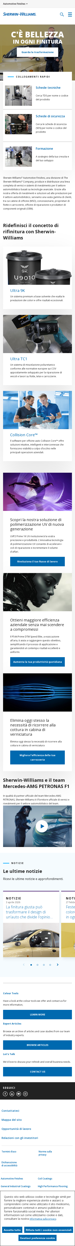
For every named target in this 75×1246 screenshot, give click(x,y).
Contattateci (10, 1110)
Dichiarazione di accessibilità (9, 1164)
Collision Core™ (24, 435)
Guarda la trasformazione (38, 52)
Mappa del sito (12, 1120)
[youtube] (18, 1094)
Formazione (44, 148)
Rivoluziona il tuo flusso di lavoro (37, 561)
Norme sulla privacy (45, 1153)
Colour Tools (10, 993)
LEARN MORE (37, 1014)
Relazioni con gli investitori (20, 1138)
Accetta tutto (12, 1230)
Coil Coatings (45, 1178)
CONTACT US (37, 1071)
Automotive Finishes (12, 1178)
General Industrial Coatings (16, 1186)
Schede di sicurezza (50, 116)
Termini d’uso (9, 1151)
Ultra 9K (17, 290)
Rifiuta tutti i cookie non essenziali (49, 1230)
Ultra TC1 (18, 359)
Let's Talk (9, 1054)
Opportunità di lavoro (16, 1129)
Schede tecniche (48, 87)
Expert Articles (12, 1023)
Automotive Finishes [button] (14, 3)
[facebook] (5, 1094)
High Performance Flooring (53, 1186)
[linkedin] (12, 1094)
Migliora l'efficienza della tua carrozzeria (37, 757)
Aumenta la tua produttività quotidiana (37, 662)
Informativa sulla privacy (43, 1219)
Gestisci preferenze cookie (37, 1238)
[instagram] (25, 1094)
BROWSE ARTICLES (37, 1045)
